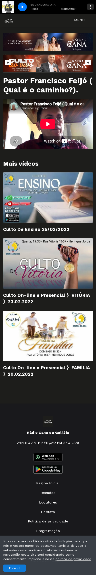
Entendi (14, 568)
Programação (48, 531)
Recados (48, 493)
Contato (48, 512)
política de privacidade (73, 559)
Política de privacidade (48, 521)
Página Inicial (48, 483)
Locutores (48, 502)
